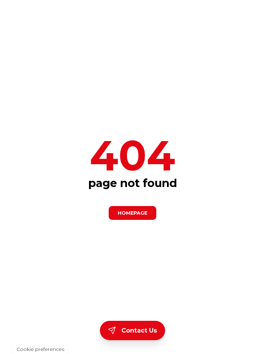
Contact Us (139, 330)
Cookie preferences (40, 349)
